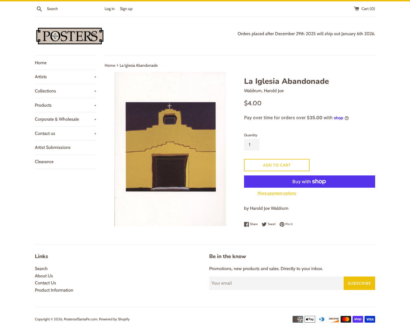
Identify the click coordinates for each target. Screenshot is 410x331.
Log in (110, 8)
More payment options (277, 193)
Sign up (126, 8)
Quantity (250, 135)
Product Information (54, 290)
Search (41, 268)
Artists (65, 76)
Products (65, 105)
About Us (44, 275)
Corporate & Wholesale (65, 119)
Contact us (65, 133)
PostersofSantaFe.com (80, 319)
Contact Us (45, 282)
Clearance (44, 161)
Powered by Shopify (114, 319)
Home (41, 62)
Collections (65, 91)
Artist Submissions (53, 147)
